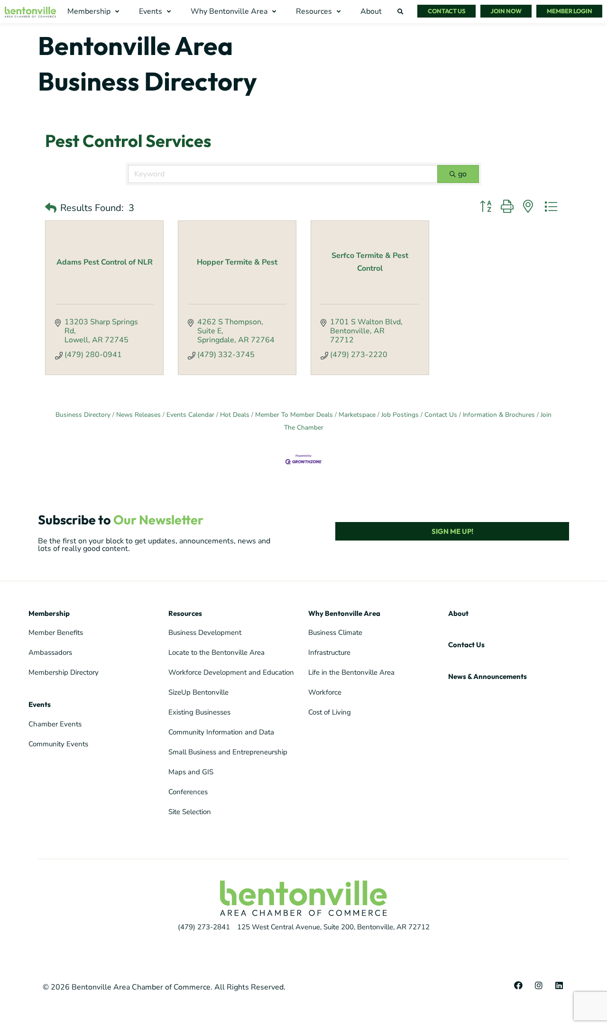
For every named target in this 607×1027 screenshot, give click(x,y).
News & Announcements (487, 676)
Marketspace (357, 414)
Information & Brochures (499, 414)
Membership (49, 613)
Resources (185, 613)
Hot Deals (234, 414)
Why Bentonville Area (344, 613)
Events (39, 704)
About (458, 613)
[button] (94, 11)
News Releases (138, 414)
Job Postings (400, 414)
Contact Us (440, 414)
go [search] (462, 174)
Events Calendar (190, 414)
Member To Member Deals (294, 414)
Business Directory (82, 414)
